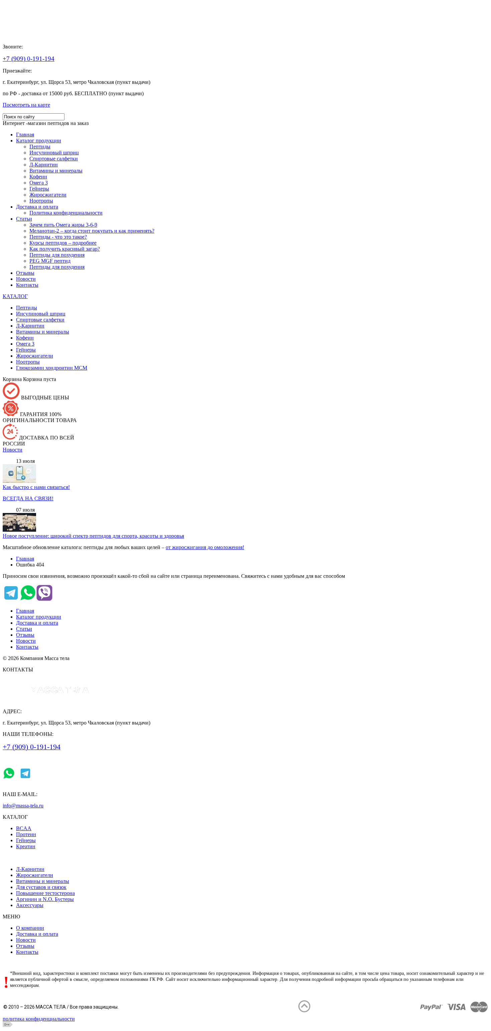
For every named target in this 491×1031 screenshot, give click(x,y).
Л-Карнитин (30, 869)
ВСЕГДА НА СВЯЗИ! (28, 498)
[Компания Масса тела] (36, 35)
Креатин (25, 846)
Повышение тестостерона (45, 893)
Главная (25, 558)
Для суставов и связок (41, 887)
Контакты (27, 647)
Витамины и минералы (42, 881)
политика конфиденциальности (39, 1019)
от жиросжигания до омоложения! (205, 547)
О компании (30, 928)
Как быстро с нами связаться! (36, 487)
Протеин (26, 834)
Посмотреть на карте (26, 105)
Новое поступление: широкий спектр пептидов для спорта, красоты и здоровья (93, 536)
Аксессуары (29, 905)
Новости (12, 450)
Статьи (24, 629)
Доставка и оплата (37, 623)
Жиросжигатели (34, 875)
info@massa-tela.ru (23, 805)
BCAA (23, 828)
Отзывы (25, 635)
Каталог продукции (38, 617)
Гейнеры (26, 840)
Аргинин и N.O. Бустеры (45, 899)
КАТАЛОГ (15, 296)
